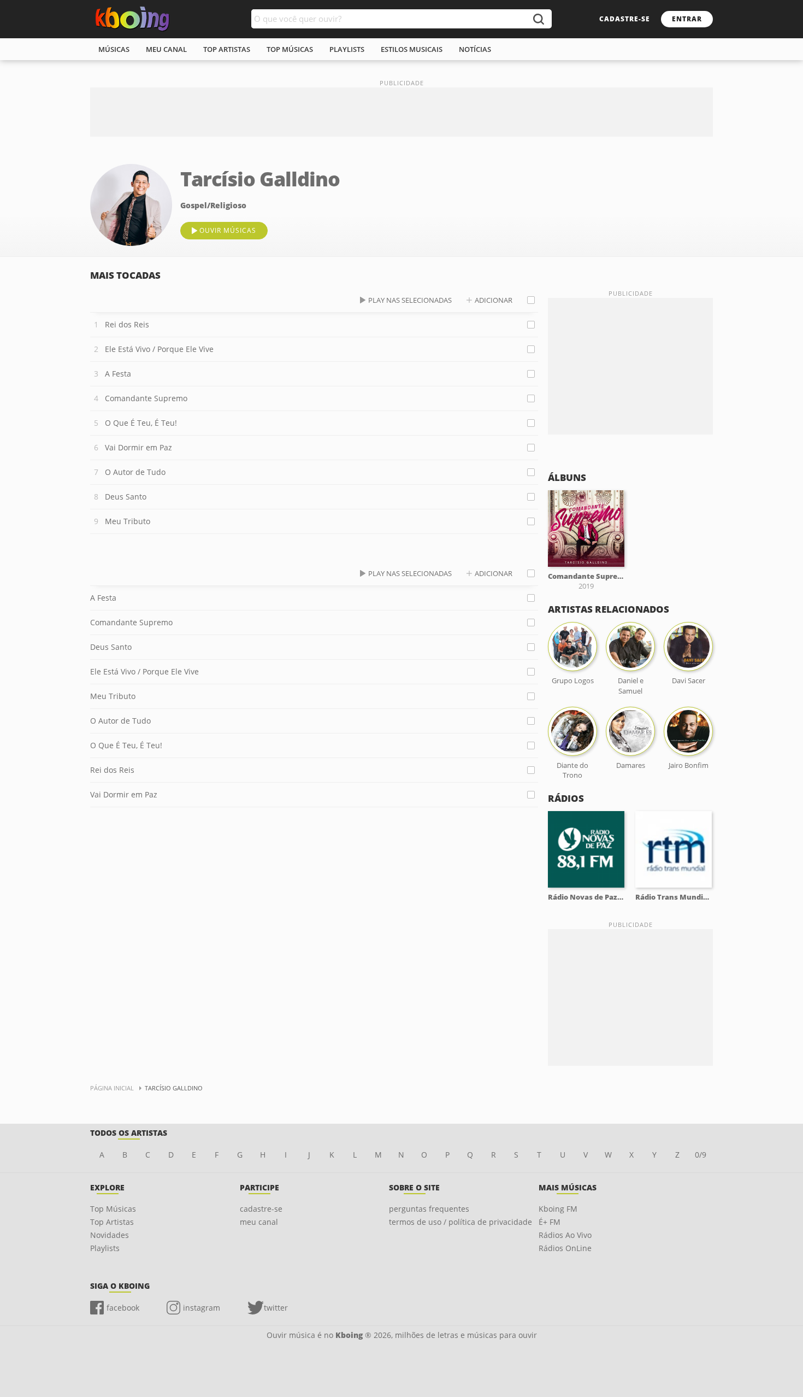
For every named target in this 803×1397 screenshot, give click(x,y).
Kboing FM (558, 1209)
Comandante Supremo (146, 398)
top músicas (290, 49)
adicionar (493, 300)
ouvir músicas (227, 230)
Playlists (105, 1248)
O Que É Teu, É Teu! (141, 423)
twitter (276, 1307)
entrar (687, 19)
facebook (123, 1307)
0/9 (700, 1154)
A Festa (118, 373)
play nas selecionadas (410, 300)
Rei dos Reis (127, 324)
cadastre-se (624, 19)
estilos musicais (411, 49)
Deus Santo (125, 496)
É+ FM (549, 1222)
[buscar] (538, 18)
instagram (201, 1307)
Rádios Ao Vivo (565, 1235)
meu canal (166, 49)
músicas (113, 49)
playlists (346, 49)
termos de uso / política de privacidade (460, 1222)
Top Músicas (113, 1209)
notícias (475, 49)
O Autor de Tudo (135, 472)
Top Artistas (112, 1222)
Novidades (109, 1235)
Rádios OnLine (565, 1248)
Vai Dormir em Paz (138, 447)
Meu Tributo (127, 521)
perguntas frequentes (429, 1209)
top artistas (226, 49)
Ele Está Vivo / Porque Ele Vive (159, 349)
